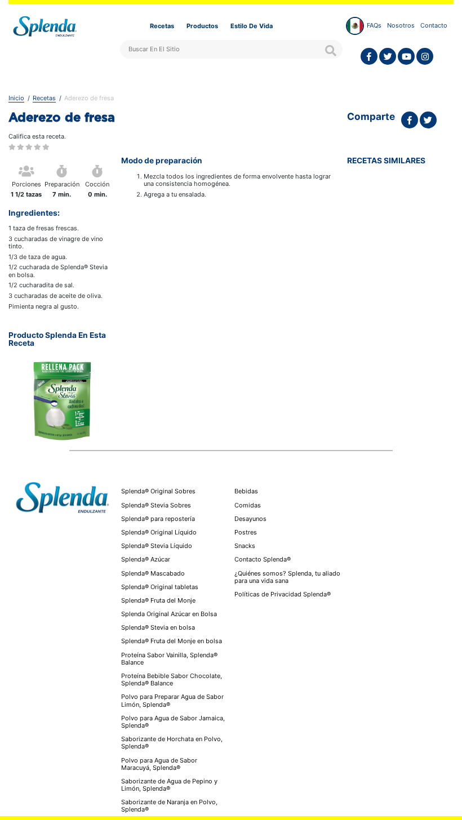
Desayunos (250, 519)
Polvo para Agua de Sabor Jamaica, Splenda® (173, 721)
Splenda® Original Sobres (158, 491)
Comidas (247, 505)
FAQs (374, 25)
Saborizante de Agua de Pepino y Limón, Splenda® (169, 784)
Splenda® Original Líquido (159, 532)
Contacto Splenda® (262, 559)
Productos (202, 26)
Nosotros (401, 25)
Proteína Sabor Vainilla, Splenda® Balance (169, 658)
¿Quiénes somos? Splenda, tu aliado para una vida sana (287, 577)
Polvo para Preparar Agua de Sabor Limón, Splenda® (172, 700)
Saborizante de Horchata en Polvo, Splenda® (172, 742)
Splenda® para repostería (158, 519)
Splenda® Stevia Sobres (156, 505)
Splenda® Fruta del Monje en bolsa (171, 641)
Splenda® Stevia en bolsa (158, 627)
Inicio (16, 98)
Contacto (433, 25)
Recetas (162, 26)
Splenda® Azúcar (145, 559)
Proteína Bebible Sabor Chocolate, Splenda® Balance (171, 679)
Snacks (244, 546)
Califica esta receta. (37, 136)
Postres (245, 532)
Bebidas (246, 491)
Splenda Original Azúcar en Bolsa (169, 614)
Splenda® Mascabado (153, 573)
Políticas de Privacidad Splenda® (282, 594)
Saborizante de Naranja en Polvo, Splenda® (169, 805)
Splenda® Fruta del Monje (158, 600)
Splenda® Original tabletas (159, 587)
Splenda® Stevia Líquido (156, 546)
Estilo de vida (251, 26)
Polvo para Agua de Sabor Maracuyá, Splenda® (159, 764)
